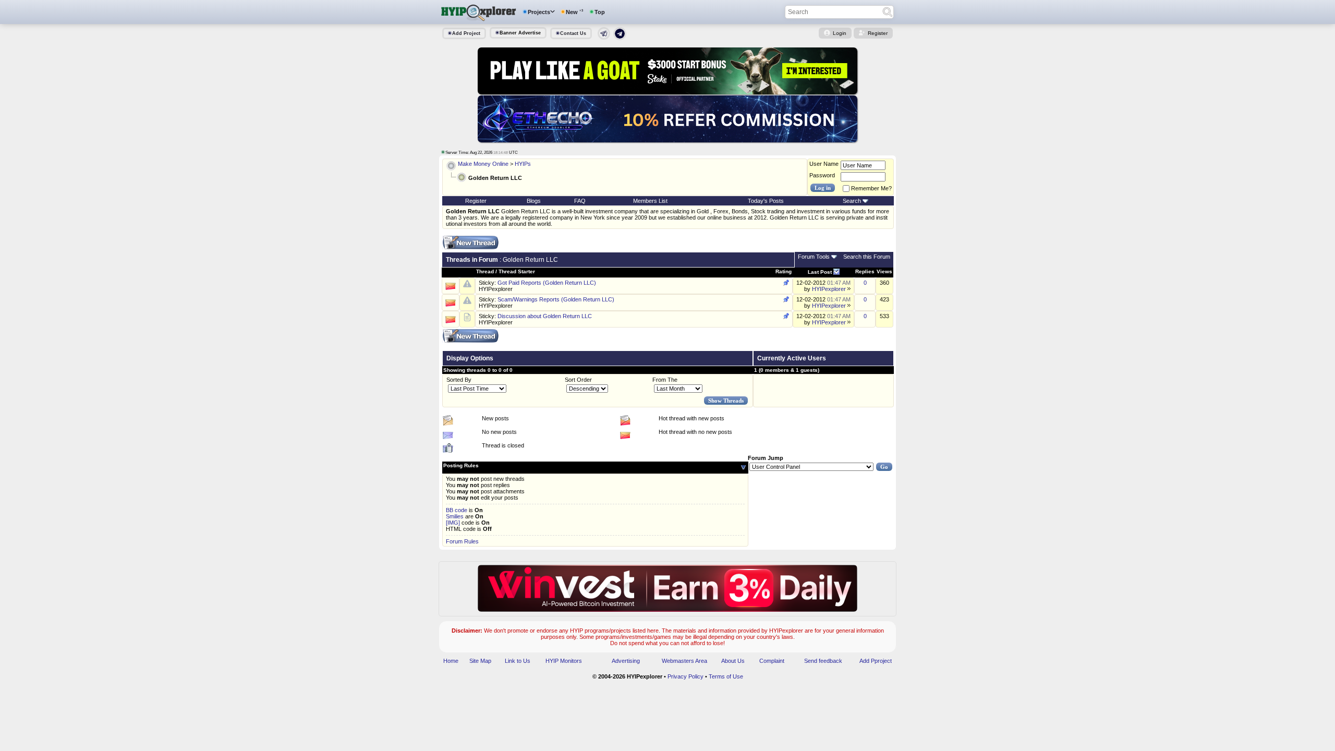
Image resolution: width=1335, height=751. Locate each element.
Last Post (820, 272)
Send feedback (823, 661)
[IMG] (453, 522)
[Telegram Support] (604, 37)
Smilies (455, 516)
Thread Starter (517, 271)
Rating (783, 271)
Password (822, 175)
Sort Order (578, 380)
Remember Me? (871, 188)
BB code (456, 510)
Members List (650, 201)
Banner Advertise (520, 32)
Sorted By (458, 380)
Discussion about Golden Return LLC (544, 316)
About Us (733, 661)
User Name (824, 164)
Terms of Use (726, 676)
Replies (865, 271)
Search (852, 201)
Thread (485, 271)
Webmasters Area (684, 661)
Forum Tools (814, 256)
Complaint (771, 661)
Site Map (480, 661)
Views (884, 271)
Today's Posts (766, 201)
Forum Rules (462, 541)
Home (450, 661)
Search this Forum (866, 256)
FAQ (580, 201)
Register (878, 33)
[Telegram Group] (619, 38)
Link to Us (517, 661)
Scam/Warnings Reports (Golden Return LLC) (555, 299)
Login (839, 33)
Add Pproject (875, 661)
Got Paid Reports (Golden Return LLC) (546, 283)
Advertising (626, 661)
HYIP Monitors (563, 661)
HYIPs (523, 164)
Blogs (534, 201)
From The (664, 380)
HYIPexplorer (496, 289)
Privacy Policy (685, 676)
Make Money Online (483, 164)
